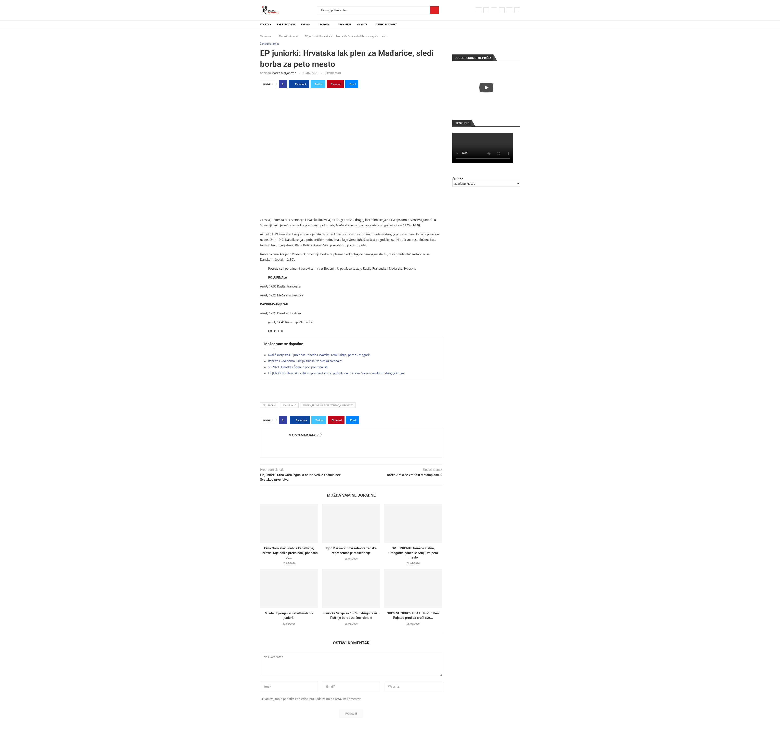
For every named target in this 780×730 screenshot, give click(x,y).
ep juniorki (269, 405)
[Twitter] (486, 10)
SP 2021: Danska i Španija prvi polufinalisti (298, 367)
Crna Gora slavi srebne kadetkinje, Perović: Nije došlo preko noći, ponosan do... (289, 552)
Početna (265, 24)
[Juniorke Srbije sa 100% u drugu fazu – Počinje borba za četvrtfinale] (351, 588)
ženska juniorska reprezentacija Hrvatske (328, 405)
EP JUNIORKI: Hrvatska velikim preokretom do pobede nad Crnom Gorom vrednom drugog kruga (336, 373)
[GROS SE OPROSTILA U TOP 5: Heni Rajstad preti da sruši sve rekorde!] (413, 588)
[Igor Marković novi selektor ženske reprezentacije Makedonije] (351, 523)
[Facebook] (478, 10)
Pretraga (434, 10)
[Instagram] (494, 10)
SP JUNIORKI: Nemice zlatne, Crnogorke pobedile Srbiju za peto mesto (413, 552)
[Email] (509, 10)
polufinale (289, 405)
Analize (362, 24)
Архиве (457, 178)
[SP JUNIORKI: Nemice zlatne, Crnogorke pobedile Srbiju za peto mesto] (413, 523)
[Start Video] (486, 87)
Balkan (305, 24)
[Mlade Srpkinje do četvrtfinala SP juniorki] (289, 588)
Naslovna (265, 36)
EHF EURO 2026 (286, 24)
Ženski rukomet (386, 24)
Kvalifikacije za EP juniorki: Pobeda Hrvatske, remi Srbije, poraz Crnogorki (319, 355)
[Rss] (517, 10)
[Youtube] (502, 10)
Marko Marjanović (284, 73)
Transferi (344, 24)
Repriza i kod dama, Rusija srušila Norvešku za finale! (305, 361)
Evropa (324, 24)
